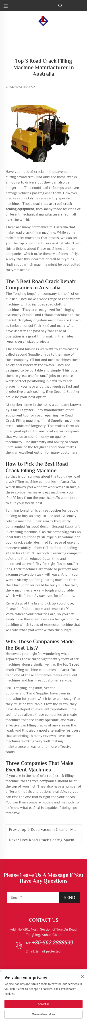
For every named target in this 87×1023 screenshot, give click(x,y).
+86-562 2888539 (52, 942)
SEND (69, 897)
